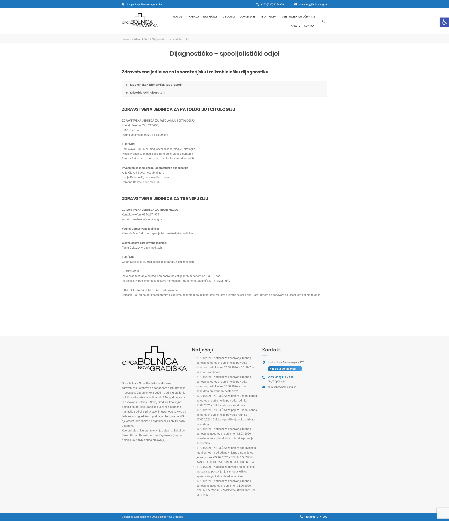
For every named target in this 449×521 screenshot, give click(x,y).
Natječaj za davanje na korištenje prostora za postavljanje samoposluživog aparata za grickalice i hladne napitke (225, 471)
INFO (263, 16)
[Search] (323, 21)
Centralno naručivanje (298, 16)
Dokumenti (247, 16)
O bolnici (228, 16)
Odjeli (148, 39)
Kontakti (310, 26)
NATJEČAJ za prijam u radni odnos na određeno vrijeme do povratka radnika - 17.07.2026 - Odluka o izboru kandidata (226, 400)
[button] (444, 22)
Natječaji (210, 16)
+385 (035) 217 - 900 (272, 4)
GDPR (272, 16)
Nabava (194, 16)
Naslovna (126, 39)
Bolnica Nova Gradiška (170, 516)
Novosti (179, 16)
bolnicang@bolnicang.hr (313, 4)
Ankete (295, 26)
